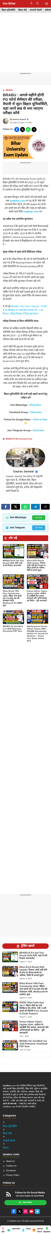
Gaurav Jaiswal (19, 119)
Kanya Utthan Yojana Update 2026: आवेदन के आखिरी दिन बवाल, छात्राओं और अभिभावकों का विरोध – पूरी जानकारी (37, 596)
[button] (37, 3)
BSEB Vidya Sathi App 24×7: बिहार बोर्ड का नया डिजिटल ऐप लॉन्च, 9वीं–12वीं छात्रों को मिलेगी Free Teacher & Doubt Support (33, 1008)
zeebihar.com (17, 201)
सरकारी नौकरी (36, 10)
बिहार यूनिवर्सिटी (8, 10)
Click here (38, 430)
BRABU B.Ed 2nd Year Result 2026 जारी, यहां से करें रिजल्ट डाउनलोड (13, 563)
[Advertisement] (25, 45)
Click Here (35, 405)
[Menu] (46, 4)
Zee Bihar (9, 4)
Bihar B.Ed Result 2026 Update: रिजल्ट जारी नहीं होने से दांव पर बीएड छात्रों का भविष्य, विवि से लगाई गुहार (36, 565)
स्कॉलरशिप (16, 1229)
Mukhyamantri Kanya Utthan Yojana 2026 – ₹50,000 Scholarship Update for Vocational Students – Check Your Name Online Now (37, 633)
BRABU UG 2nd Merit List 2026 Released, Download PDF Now (13, 629)
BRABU (9, 90)
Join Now (38, 517)
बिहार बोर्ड (22, 10)
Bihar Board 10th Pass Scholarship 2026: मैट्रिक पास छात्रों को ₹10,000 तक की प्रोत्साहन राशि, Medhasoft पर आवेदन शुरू (12, 598)
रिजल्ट (6, 1148)
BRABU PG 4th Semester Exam (19, 439)
